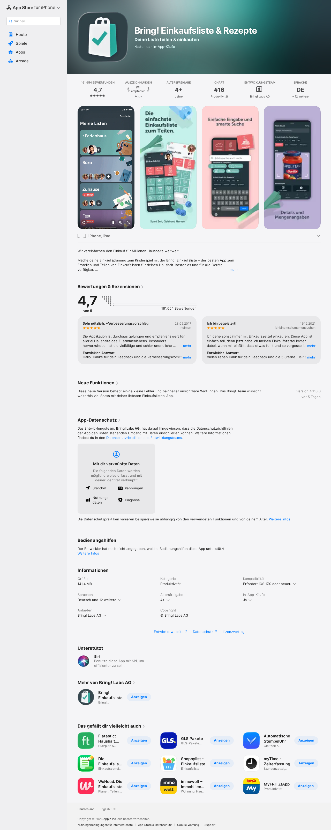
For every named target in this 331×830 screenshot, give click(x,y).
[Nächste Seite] (325, 89)
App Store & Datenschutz (155, 825)
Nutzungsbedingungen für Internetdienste (105, 825)
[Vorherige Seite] (72, 89)
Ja (245, 600)
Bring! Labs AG (89, 615)
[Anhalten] (113, 222)
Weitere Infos (279, 519)
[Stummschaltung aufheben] (120, 222)
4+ (162, 600)
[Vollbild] (128, 222)
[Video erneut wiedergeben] (84, 222)
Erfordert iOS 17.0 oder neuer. (267, 584)
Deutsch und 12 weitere (97, 600)
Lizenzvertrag (234, 632)
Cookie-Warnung (188, 825)
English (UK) (108, 809)
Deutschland (86, 809)
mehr (234, 269)
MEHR (187, 346)
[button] (33, 35)
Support (210, 825)
